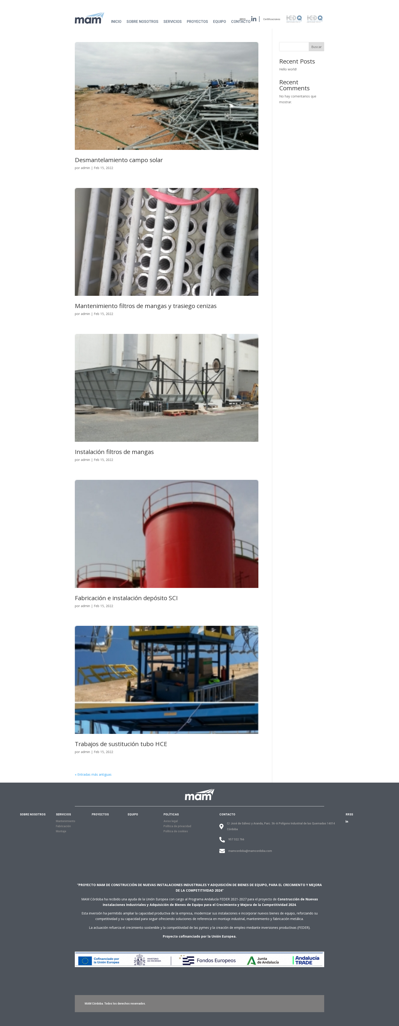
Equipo (219, 21)
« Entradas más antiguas (93, 774)
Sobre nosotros (142, 21)
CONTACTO (227, 814)
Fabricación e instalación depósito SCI (126, 598)
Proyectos (197, 21)
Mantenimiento (65, 821)
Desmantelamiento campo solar (119, 160)
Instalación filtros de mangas (114, 452)
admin (85, 168)
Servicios (172, 21)
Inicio (116, 21)
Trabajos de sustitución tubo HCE (121, 744)
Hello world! (288, 69)
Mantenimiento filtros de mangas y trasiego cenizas (146, 306)
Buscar (316, 47)
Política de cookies (175, 831)
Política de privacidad (177, 826)
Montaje (61, 831)
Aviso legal (170, 821)
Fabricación (63, 826)
